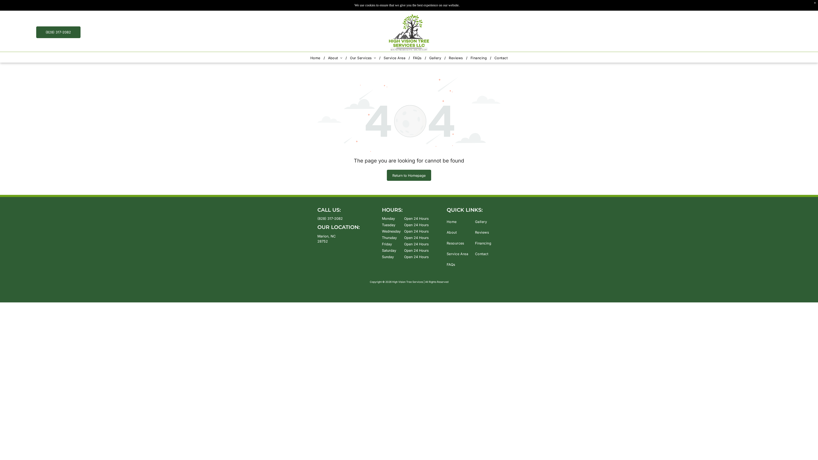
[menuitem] (316, 58)
